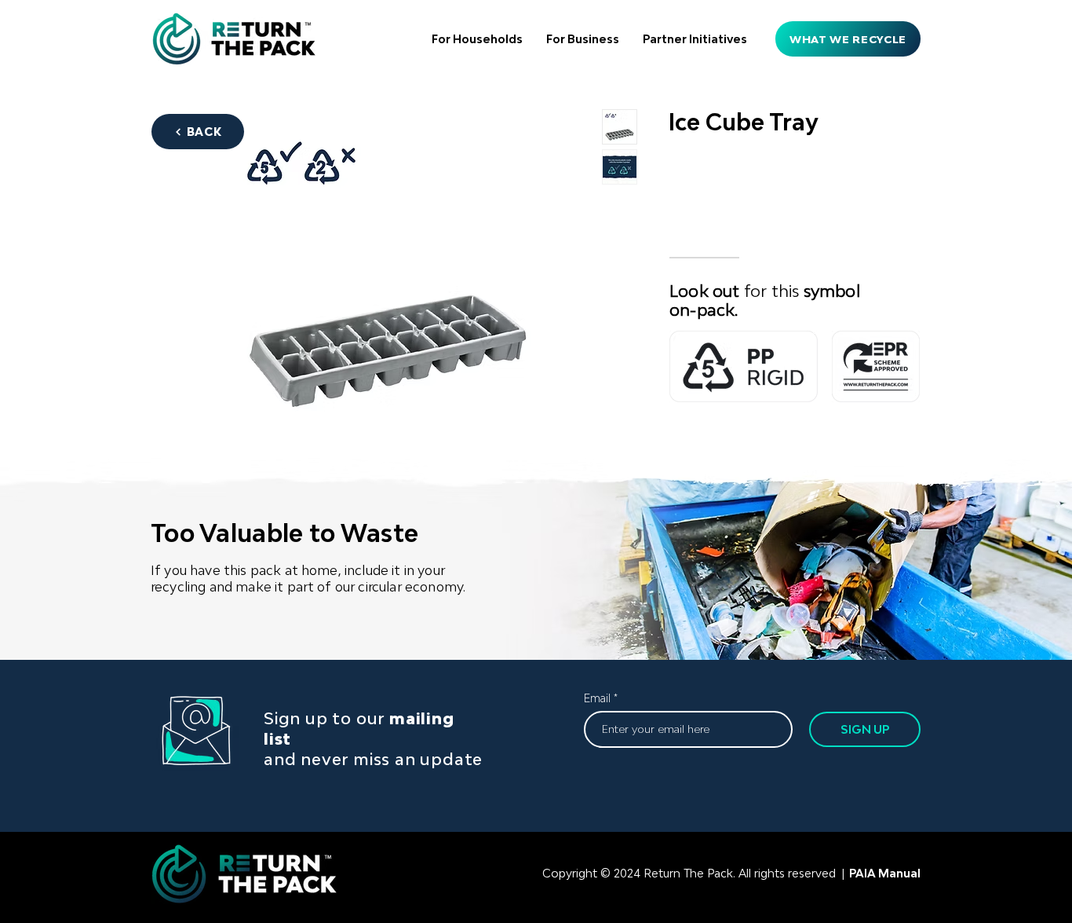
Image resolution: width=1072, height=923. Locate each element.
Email (597, 698)
